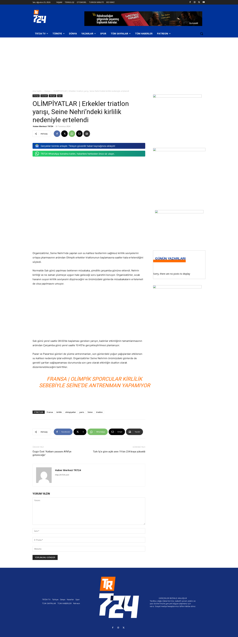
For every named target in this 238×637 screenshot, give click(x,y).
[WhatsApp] (72, 133)
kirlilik (59, 412)
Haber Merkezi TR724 (43, 126)
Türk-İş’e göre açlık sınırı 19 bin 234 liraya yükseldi (119, 451)
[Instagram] (195, 2)
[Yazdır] (87, 133)
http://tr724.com (62, 475)
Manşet (52, 96)
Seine (90, 412)
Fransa (50, 412)
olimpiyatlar (70, 412)
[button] (201, 33)
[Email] (79, 133)
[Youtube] (203, 2)
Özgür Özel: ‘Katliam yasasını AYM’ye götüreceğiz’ (52, 453)
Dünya (47, 91)
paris (81, 412)
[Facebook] (190, 2)
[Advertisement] (119, 62)
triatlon (99, 412)
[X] (199, 2)
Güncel (44, 96)
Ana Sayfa (37, 91)
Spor (60, 96)
